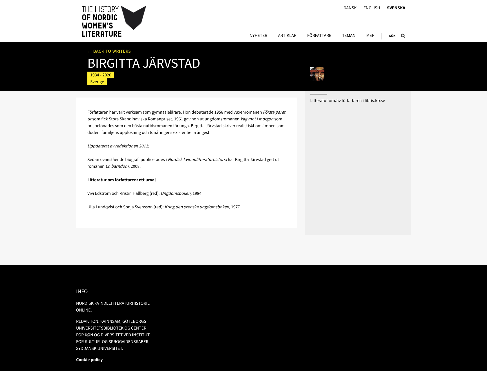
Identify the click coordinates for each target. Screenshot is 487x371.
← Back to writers (109, 51)
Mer (370, 35)
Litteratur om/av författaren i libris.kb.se (347, 100)
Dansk (350, 8)
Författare (319, 35)
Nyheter (258, 35)
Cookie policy (89, 360)
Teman (349, 35)
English (371, 8)
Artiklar (287, 35)
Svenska (396, 8)
